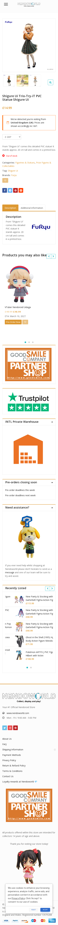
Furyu (14, 175)
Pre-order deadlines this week (20, 490)
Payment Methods (11, 754)
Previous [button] (8, 44)
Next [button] (50, 44)
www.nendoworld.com (18, 713)
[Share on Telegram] (10, 190)
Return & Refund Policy (14, 765)
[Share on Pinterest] (15, 190)
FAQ (4, 744)
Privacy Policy (9, 760)
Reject (33, 910)
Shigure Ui (13, 170)
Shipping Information (12, 749)
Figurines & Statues (25, 162)
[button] (53, 85)
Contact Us (7, 776)
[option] (29, 45)
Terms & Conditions (12, 771)
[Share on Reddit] (21, 190)
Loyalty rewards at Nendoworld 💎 (19, 781)
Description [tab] (10, 207)
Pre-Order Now (13, 322)
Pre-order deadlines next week (20, 495)
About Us (7, 738)
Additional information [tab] (32, 207)
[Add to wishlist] (5, 180)
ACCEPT (45, 910)
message (9, 572)
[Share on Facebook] (4, 190)
